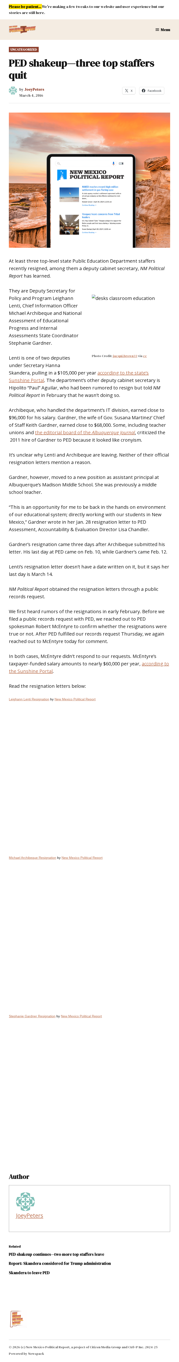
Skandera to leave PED (29, 1273)
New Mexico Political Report (75, 699)
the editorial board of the (85, 432)
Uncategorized (23, 49)
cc (145, 356)
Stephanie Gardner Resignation (32, 1016)
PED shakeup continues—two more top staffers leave (56, 1254)
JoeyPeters (34, 89)
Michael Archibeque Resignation (32, 858)
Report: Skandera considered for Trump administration (60, 1263)
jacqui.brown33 (125, 356)
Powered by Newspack (26, 1353)
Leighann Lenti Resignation (29, 699)
